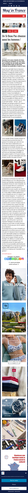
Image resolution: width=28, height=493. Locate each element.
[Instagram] (22, 259)
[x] (14, 5)
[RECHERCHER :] (14, 19)
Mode (10, 31)
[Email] (15, 259)
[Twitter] (5, 259)
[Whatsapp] (13, 259)
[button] (26, 473)
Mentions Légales (17, 491)
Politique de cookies (11, 491)
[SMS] (18, 259)
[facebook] (9, 5)
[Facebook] (8, 259)
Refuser (14, 484)
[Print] (20, 259)
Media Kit (5, 3)
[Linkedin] (10, 259)
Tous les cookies (14, 480)
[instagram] (11, 5)
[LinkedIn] (19, 5)
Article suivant (13, 264)
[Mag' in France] (14, 10)
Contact (10, 3)
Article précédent (15, 262)
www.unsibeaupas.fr (6, 253)
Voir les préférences (14, 488)
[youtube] (16, 5)
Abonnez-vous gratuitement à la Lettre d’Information (13, 1)
